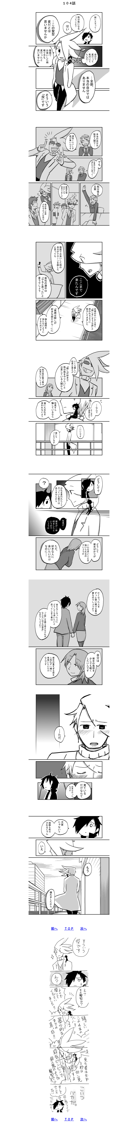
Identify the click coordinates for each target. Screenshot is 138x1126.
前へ (54, 928)
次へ (83, 928)
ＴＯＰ (69, 928)
